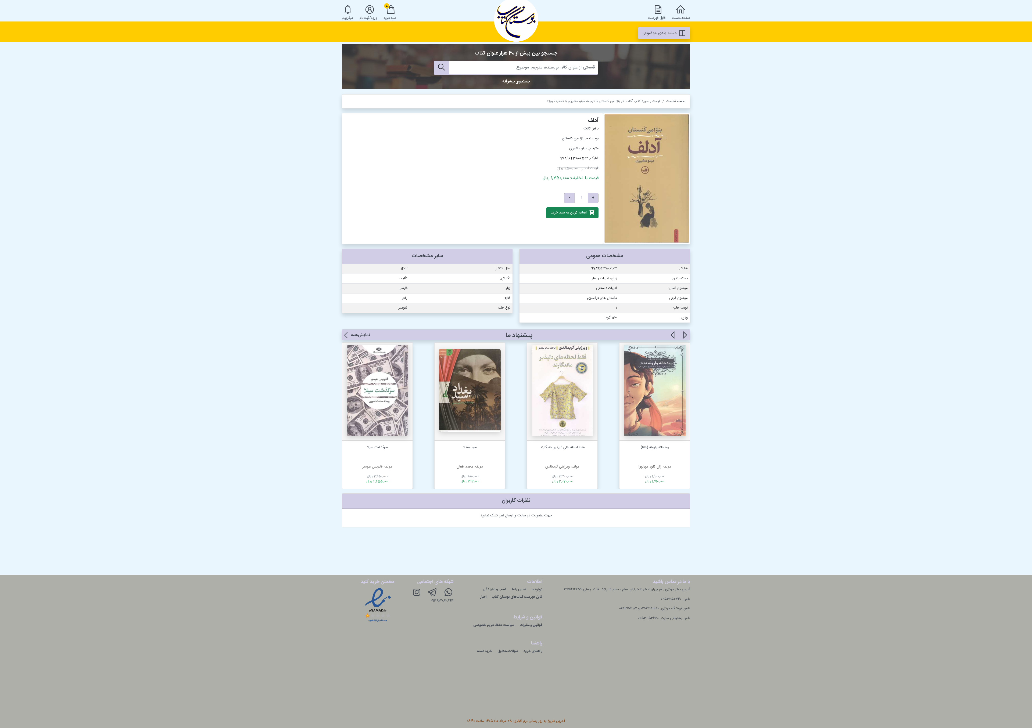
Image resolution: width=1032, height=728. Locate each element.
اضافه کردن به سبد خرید (569, 213)
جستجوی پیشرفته (516, 81)
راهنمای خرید (533, 651)
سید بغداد (470, 447)
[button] (684, 338)
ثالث (586, 128)
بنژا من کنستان (573, 138)
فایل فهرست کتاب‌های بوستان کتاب (517, 597)
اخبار (483, 597)
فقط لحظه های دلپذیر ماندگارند (562, 447)
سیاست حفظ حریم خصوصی (493, 625)
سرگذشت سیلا (377, 447)
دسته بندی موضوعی (660, 33)
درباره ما (537, 589)
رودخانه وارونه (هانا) (655, 447)
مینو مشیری (578, 148)
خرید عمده (484, 651)
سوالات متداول (507, 651)
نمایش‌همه (360, 335)
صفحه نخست (676, 101)
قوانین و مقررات (531, 625)
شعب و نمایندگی (495, 589)
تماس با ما (519, 589)
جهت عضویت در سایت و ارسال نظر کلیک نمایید (516, 515)
